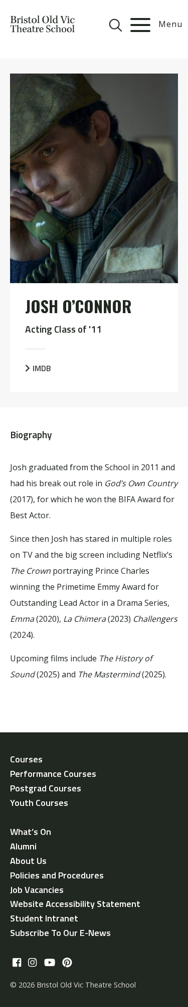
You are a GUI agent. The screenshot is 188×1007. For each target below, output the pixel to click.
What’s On (30, 831)
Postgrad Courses (45, 788)
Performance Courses (53, 773)
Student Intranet (44, 918)
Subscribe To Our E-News (60, 932)
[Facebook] (17, 962)
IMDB (42, 368)
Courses (26, 759)
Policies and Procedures (57, 875)
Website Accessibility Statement (75, 903)
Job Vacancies (37, 889)
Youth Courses (39, 802)
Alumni (23, 846)
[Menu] (140, 25)
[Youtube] (49, 962)
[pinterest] (67, 962)
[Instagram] (32, 962)
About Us (28, 860)
